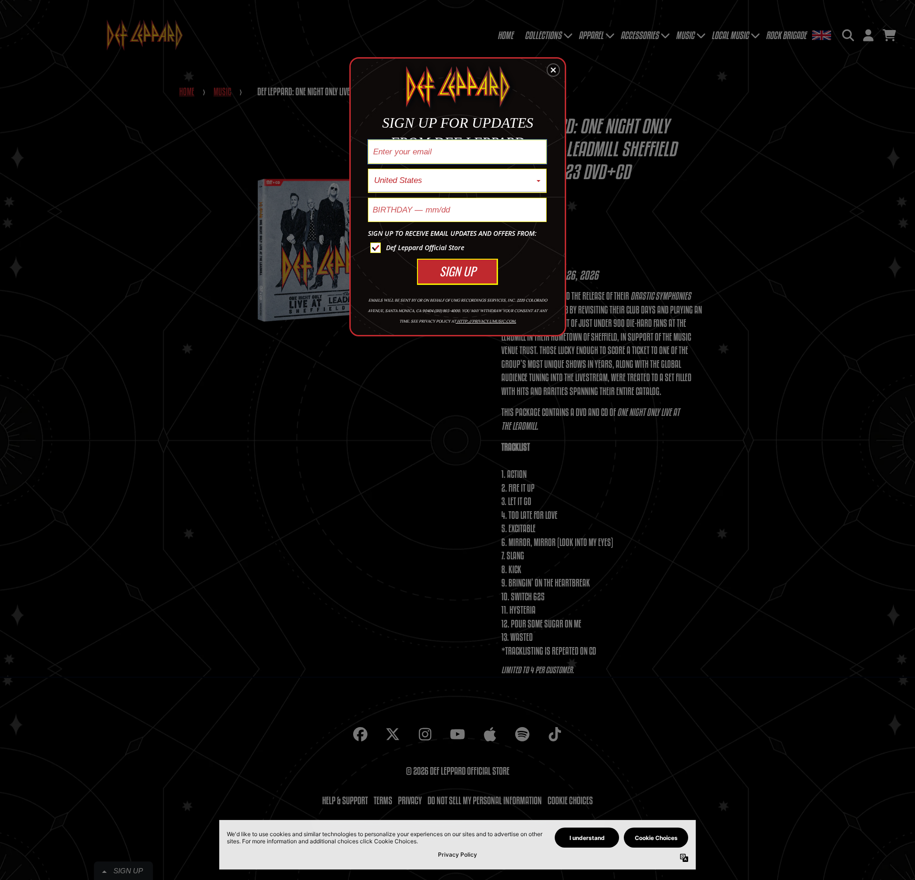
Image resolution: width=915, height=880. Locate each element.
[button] (553, 70)
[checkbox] (458, 248)
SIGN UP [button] (457, 271)
